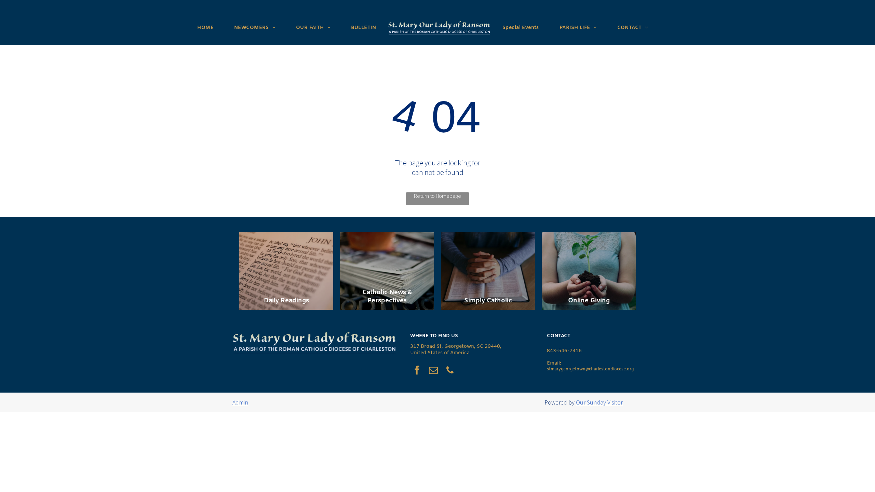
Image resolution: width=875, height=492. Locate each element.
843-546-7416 (564, 351)
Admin (240, 402)
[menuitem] (205, 28)
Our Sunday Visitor (599, 402)
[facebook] (417, 371)
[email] (433, 371)
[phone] (450, 371)
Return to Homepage (437, 195)
